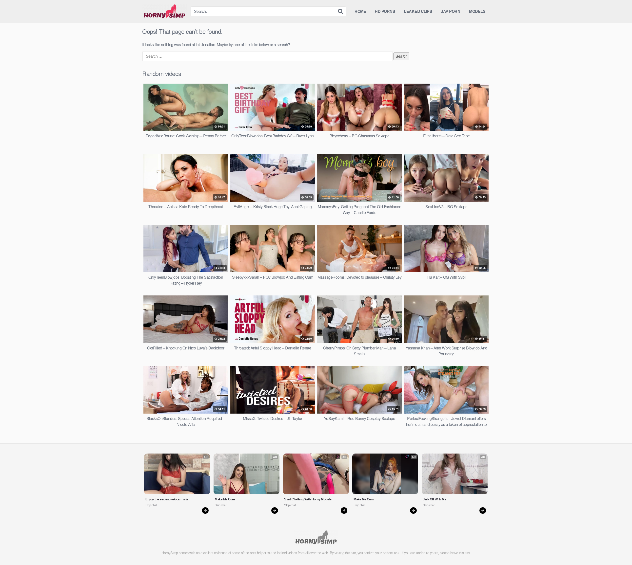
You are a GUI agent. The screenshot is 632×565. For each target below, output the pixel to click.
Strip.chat (151, 505)
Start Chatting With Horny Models (307, 499)
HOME (360, 11)
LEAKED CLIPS (418, 11)
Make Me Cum (225, 499)
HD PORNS (385, 11)
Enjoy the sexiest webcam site (166, 499)
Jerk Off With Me (434, 499)
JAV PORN (450, 11)
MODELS (477, 11)
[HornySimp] (164, 11)
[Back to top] (618, 549)
